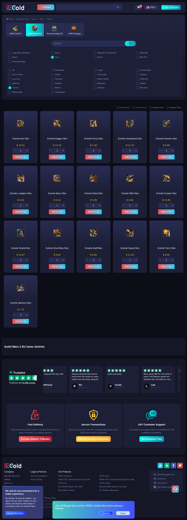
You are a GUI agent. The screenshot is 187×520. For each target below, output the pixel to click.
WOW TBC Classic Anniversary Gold (74, 479)
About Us (8, 483)
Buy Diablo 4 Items (66, 490)
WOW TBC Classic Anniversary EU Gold (116, 479)
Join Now (106, 513)
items (35, 19)
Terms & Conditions (39, 476)
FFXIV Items (104, 483)
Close (122, 513)
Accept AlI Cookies (16, 513)
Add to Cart (20, 157)
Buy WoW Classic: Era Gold (70, 486)
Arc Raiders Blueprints (109, 490)
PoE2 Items (104, 476)
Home (12, 19)
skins (42, 19)
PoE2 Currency (64, 476)
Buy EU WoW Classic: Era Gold (112, 486)
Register (174, 7)
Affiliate (7, 479)
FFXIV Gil (62, 483)
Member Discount (12, 476)
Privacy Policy (36, 479)
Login (166, 7)
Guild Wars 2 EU (23, 19)
